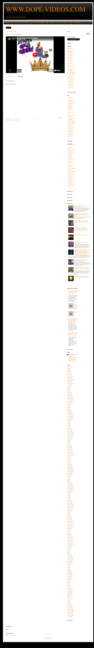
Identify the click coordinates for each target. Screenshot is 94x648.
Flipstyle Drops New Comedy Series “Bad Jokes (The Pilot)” (81, 206)
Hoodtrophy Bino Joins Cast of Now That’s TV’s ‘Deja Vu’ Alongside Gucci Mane (81, 268)
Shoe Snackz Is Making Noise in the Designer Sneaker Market (73, 291)
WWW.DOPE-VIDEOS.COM (45, 9)
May (68, 371)
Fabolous (70, 58)
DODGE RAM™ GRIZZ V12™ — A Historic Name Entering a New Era (72, 334)
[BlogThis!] (19, 76)
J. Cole (69, 61)
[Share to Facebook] (22, 76)
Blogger (50, 638)
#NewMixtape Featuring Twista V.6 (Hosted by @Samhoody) (81, 260)
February (69, 376)
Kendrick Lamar (71, 66)
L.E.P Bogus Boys (71, 69)
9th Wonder (70, 48)
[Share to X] (20, 76)
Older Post (60, 117)
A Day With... (54, 22)
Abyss (69, 49)
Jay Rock (70, 63)
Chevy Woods (71, 54)
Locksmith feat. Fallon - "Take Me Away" (82, 235)
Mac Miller (70, 70)
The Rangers (71, 84)
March (68, 374)
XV (68, 88)
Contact (16, 22)
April (68, 373)
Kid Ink (69, 67)
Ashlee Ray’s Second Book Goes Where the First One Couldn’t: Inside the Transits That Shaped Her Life (73, 320)
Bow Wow (70, 52)
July (68, 368)
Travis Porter (70, 85)
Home (7, 22)
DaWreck (70, 57)
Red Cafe (70, 76)
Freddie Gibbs (71, 60)
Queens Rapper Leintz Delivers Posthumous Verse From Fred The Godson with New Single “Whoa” (81, 229)
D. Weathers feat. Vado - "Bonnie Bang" (75, 306)
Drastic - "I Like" (76, 312)
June (68, 370)
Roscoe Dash (71, 78)
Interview (66, 22)
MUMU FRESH (71, 73)
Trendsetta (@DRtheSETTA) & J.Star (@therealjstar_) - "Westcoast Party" (81, 277)
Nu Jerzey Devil (71, 75)
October (68, 382)
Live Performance (39, 22)
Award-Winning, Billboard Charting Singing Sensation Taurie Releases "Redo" (81, 221)
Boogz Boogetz (71, 51)
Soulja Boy (70, 79)
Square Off (70, 81)
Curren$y (70, 55)
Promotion (77, 22)
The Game (70, 82)
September (69, 383)
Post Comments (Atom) (15, 119)
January (68, 377)
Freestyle (26, 22)
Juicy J (69, 64)
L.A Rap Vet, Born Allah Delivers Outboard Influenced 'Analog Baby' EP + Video (82, 214)
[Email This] (18, 76)
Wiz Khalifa (70, 87)
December (69, 379)
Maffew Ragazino (71, 72)
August (68, 367)
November (69, 380)
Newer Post (8, 117)
